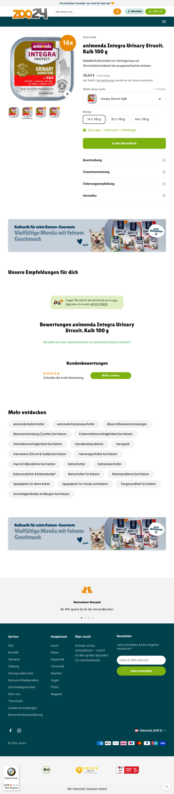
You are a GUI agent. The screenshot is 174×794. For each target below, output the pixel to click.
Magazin (56, 694)
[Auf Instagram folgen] (19, 730)
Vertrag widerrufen (20, 673)
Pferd (54, 687)
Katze (55, 652)
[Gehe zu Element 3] (40, 113)
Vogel (54, 680)
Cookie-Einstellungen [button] (22, 708)
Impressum (92, 789)
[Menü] (17, 768)
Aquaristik (57, 659)
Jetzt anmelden (141, 671)
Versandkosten (105, 80)
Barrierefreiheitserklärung (25, 715)
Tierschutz (15, 701)
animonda (89, 37)
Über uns (14, 694)
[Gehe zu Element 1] (13, 113)
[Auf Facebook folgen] (10, 730)
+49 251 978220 (98, 304)
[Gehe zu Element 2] (27, 113)
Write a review (110, 375)
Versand (13, 659)
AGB (69, 789)
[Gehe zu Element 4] (54, 113)
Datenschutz (79, 789)
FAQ (10, 645)
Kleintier (56, 673)
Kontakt (13, 652)
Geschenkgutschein (22, 687)
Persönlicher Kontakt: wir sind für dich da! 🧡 (87, 3)
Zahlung (13, 666)
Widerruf (103, 789)
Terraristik (57, 666)
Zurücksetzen (109, 12)
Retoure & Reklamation (23, 680)
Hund (54, 645)
